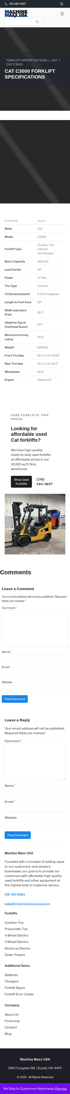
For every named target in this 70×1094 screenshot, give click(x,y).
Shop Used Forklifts (21, 482)
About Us (11, 1014)
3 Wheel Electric (16, 941)
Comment (9, 608)
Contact (11, 1027)
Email (6, 667)
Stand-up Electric (18, 948)
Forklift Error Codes (19, 994)
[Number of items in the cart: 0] (61, 4)
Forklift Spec (14, 987)
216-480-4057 (17, 3)
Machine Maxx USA (19, 853)
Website (7, 682)
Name (6, 652)
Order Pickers (15, 954)
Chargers (11, 981)
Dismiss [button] (61, 1088)
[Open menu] (62, 14)
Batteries (11, 975)
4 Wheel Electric (17, 935)
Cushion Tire (14, 922)
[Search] (37, 21)
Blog (8, 1033)
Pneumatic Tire (16, 929)
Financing (12, 1021)
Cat (55, 60)
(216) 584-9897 (44, 481)
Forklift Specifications (26, 60)
